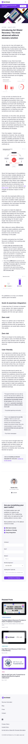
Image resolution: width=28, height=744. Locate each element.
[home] (6, 2)
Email (5, 549)
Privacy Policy (5, 724)
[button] (25, 2)
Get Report (23, 6)
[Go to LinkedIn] (2, 719)
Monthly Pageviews (8, 562)
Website (6, 555)
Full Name (6, 542)
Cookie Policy (5, 727)
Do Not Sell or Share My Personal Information (13, 730)
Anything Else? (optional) (9, 569)
